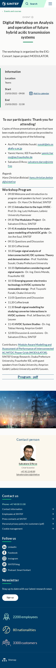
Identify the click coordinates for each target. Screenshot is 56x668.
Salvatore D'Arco (28, 463)
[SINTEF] (10, 3)
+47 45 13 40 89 (28, 471)
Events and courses (12, 11)
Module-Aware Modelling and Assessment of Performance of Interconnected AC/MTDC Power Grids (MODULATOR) (28, 348)
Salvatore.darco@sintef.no (28, 474)
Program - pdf (28, 377)
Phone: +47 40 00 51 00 (14, 504)
